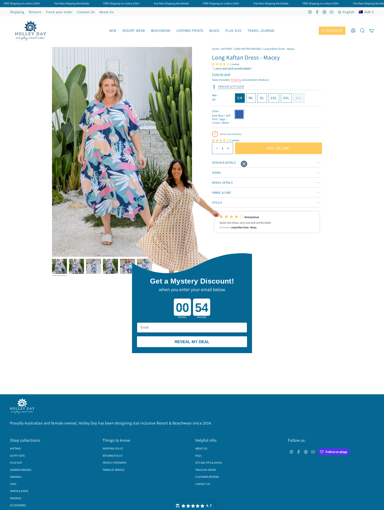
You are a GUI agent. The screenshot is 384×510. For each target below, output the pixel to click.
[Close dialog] (244, 164)
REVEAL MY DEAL (192, 342)
